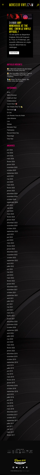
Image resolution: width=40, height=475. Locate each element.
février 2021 (11, 316)
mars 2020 (10, 345)
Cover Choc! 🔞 (12, 104)
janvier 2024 (11, 220)
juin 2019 (10, 371)
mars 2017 (10, 432)
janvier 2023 (11, 249)
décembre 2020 (12, 322)
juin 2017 (10, 426)
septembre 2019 (12, 362)
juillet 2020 (10, 336)
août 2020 (10, 333)
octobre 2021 (11, 292)
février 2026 (11, 161)
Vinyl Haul (10, 139)
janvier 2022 (11, 284)
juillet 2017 (10, 423)
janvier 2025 (11, 191)
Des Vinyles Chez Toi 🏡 (15, 107)
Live (8, 121)
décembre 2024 (12, 193)
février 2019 (11, 380)
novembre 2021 (12, 290)
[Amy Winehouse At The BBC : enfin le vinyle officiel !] (20, 16)
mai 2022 (10, 272)
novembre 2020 (12, 324)
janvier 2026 (11, 164)
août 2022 (10, 263)
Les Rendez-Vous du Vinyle (16, 115)
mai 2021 (10, 307)
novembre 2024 (12, 196)
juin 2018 (10, 400)
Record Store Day (13, 133)
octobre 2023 (11, 228)
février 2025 (11, 188)
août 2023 (10, 234)
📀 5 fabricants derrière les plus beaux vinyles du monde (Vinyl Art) (19, 70)
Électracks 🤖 (11, 110)
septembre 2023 (12, 231)
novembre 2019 (12, 356)
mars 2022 (10, 278)
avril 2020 (10, 342)
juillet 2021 (10, 301)
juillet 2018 (10, 397)
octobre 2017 (11, 418)
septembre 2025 (12, 173)
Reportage (10, 136)
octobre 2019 (11, 359)
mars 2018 (10, 409)
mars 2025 (10, 185)
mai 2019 (10, 374)
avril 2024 (10, 211)
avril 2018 (10, 406)
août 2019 (10, 365)
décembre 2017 (12, 412)
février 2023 (11, 246)
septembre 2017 (12, 420)
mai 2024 (10, 208)
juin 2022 (10, 269)
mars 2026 (10, 159)
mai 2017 (10, 429)
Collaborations (11, 101)
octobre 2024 (11, 199)
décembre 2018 (12, 386)
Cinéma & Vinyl (11, 98)
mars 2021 (10, 313)
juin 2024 (10, 205)
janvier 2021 (11, 319)
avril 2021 (10, 310)
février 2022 (11, 281)
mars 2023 (10, 243)
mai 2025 (10, 179)
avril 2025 (10, 182)
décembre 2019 (12, 354)
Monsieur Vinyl (11, 127)
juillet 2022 (10, 266)
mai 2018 (10, 403)
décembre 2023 (12, 223)
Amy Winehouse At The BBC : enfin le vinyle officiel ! (20, 27)
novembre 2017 (12, 415)
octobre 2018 (11, 388)
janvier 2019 (11, 383)
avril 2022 (10, 275)
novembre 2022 (12, 255)
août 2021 (10, 298)
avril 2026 (10, 156)
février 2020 (11, 348)
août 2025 (10, 176)
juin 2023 (10, 237)
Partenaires (10, 130)
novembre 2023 (12, 226)
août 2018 (10, 394)
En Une (9, 112)
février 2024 (11, 217)
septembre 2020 (12, 330)
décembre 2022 (12, 252)
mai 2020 (10, 339)
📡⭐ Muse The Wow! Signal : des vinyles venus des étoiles (18, 80)
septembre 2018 (12, 391)
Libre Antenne (11, 118)
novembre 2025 (12, 167)
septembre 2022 (12, 260)
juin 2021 (10, 304)
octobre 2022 (11, 258)
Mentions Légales (25, 471)
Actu (8, 92)
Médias (9, 124)
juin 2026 (10, 150)
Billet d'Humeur (12, 95)
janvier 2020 (11, 351)
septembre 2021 (12, 295)
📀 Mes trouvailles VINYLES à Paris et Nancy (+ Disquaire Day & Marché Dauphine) (19, 75)
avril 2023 (10, 240)
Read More (14, 53)
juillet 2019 (10, 368)
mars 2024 (10, 214)
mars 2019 (10, 377)
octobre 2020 (11, 327)
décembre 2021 (12, 287)
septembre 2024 (12, 202)
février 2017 (11, 435)
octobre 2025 (11, 170)
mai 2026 (10, 153)
